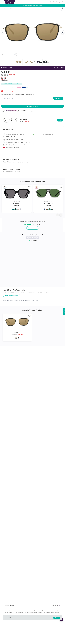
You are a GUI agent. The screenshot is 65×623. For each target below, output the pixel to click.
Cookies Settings (9, 618)
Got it (56, 618)
